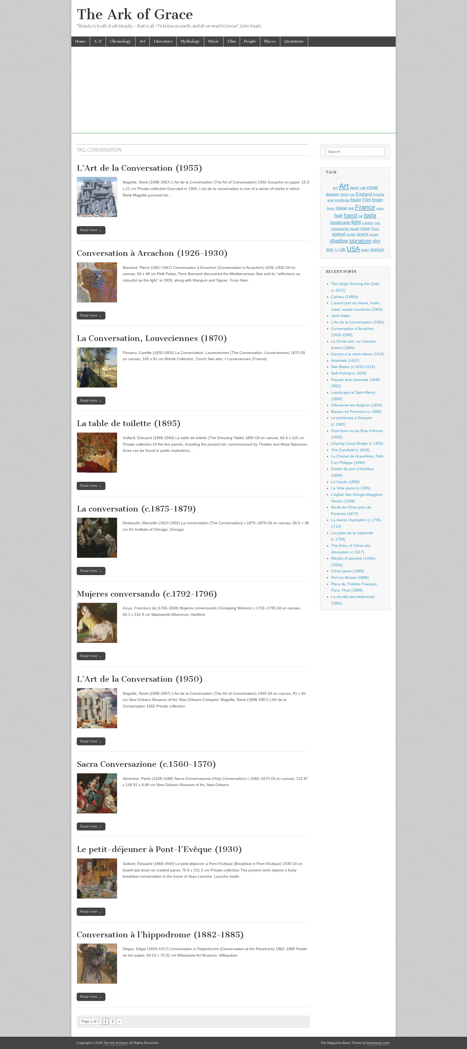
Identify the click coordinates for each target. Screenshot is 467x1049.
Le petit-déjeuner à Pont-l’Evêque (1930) (159, 849)
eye (331, 200)
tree (329, 249)
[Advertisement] (233, 95)
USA (353, 248)
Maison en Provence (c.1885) (356, 411)
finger (377, 199)
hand (350, 215)
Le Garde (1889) (345, 482)
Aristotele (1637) (345, 360)
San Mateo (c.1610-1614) (353, 367)
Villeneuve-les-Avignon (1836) (356, 405)
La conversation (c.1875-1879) (136, 509)
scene (362, 234)
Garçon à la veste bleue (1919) (357, 354)
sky (376, 241)
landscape (340, 222)
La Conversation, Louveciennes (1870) (152, 338)
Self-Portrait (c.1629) (349, 373)
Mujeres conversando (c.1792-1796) (147, 594)
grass (380, 208)
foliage (341, 208)
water (365, 250)
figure (356, 200)
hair (338, 215)
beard (354, 188)
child (363, 187)
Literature (163, 41)
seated (373, 234)
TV (336, 250)
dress (345, 194)
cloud (372, 187)
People (250, 41)
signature (360, 241)
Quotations (294, 41)
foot (351, 208)
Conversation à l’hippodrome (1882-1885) (160, 935)
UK (342, 249)
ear (352, 194)
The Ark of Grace (135, 14)
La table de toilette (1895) (129, 423)
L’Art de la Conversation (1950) (140, 679)
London (367, 223)
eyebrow (342, 200)
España (378, 194)
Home (80, 41)
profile (351, 234)
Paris (375, 229)
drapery (332, 194)
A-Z (98, 41)
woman (377, 249)
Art (142, 41)
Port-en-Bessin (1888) (350, 577)
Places (270, 41)
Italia (370, 215)
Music (213, 41)
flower (331, 208)
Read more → (91, 230)
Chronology (120, 41)
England (364, 194)
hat (360, 216)
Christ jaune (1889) (347, 571)
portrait (338, 234)
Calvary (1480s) (344, 297)
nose (365, 228)
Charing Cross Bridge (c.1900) (357, 443)
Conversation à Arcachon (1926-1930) (152, 253)
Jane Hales (340, 315)
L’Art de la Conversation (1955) (140, 168)
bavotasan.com (378, 1043)
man (377, 223)
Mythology (190, 41)
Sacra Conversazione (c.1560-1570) (146, 764)
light (356, 222)
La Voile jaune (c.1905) (351, 488)
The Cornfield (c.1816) (350, 450)
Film (232, 41)
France (365, 207)
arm (335, 187)
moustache (340, 229)
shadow (339, 241)
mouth (354, 229)
